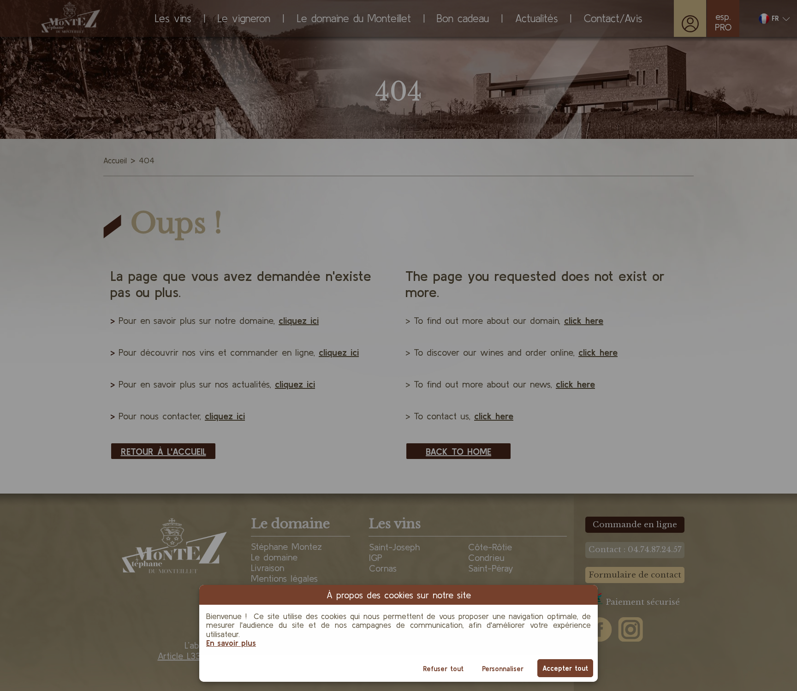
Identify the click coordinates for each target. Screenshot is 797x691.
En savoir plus (231, 642)
